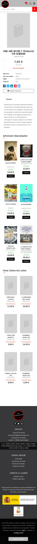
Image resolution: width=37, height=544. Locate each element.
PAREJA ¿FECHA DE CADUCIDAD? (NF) (10, 375)
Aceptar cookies (18, 539)
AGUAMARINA (26, 204)
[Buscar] (34, 9)
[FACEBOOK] (15, 423)
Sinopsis (9, 99)
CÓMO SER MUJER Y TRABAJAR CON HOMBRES (10, 336)
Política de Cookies (18, 466)
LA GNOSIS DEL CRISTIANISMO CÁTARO (26, 248)
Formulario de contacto (18, 438)
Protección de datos (18, 464)
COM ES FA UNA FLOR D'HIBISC (26, 161)
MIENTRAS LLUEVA (11, 298)
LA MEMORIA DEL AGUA (26, 298)
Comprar (10, 176)
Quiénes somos (18, 476)
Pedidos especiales (19, 479)
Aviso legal (18, 459)
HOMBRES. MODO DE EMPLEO (26, 336)
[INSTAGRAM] (21, 423)
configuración (18, 533)
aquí (23, 530)
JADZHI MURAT (10, 163)
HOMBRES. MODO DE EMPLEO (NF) (26, 375)
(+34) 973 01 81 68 (19, 433)
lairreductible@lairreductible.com (18, 435)
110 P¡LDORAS (10, 204)
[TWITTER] (18, 423)
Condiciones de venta (18, 461)
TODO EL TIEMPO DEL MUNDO (10, 247)
